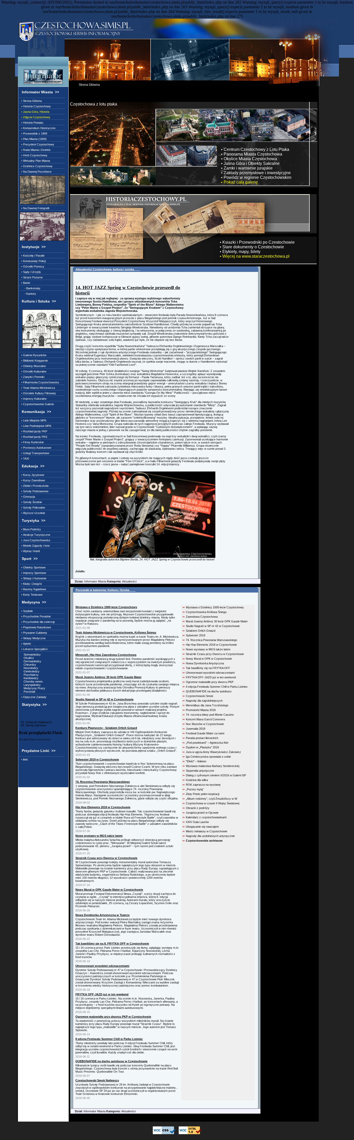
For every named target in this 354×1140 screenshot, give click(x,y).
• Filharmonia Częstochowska (39, 382)
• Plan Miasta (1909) (33, 138)
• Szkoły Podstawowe (34, 491)
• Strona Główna (31, 100)
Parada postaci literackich (202, 738)
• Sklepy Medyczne (33, 638)
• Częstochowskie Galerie (37, 404)
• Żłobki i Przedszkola (34, 485)
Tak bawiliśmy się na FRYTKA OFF (208, 668)
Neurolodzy (29, 668)
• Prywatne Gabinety (33, 632)
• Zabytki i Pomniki (32, 376)
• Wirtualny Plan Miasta (35, 160)
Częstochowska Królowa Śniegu (206, 612)
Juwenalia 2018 (195, 728)
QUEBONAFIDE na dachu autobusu (208, 691)
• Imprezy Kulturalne (33, 398)
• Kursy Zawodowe (32, 480)
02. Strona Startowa (32, 725)
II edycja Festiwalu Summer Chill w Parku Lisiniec (217, 686)
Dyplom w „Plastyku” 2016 (202, 747)
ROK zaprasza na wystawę (203, 784)
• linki (24, 759)
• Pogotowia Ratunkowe (35, 627)
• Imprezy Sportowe (33, 572)
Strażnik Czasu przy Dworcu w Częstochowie (215, 654)
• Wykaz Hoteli (30, 551)
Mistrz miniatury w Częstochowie (206, 831)
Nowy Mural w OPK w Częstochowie (209, 658)
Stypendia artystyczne (200, 770)
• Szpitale (26, 611)
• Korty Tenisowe (31, 594)
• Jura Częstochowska (35, 540)
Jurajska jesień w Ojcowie (202, 812)
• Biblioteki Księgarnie (34, 360)
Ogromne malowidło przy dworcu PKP (209, 682)
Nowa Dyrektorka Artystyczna (205, 663)
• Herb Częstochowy (33, 155)
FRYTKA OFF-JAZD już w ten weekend (211, 677)
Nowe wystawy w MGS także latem (208, 649)
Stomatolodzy (30, 654)
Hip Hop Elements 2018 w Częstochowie (211, 644)
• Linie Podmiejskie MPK (35, 425)
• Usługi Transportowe (34, 453)
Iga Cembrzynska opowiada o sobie (208, 756)
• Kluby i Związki (31, 583)
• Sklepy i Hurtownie (33, 578)
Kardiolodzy (29, 678)
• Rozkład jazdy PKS (33, 436)
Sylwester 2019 (195, 635)
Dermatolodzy (30, 661)
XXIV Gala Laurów (197, 822)
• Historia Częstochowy (35, 106)
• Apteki (25, 643)
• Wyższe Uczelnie (32, 513)
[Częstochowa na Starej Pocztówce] (42, 189)
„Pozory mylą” (195, 789)
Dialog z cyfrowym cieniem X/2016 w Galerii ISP (216, 775)
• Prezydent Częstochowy (37, 144)
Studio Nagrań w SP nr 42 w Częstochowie (213, 626)
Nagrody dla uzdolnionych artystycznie (210, 836)
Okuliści (27, 657)
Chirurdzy (28, 664)
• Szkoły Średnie (31, 502)
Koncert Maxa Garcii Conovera (205, 719)
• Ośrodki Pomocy (32, 266)
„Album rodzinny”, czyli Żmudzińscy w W (211, 798)
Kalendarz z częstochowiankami (206, 817)
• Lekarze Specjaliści (33, 649)
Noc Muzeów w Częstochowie (205, 724)
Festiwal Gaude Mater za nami (205, 733)
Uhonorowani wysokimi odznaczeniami (210, 672)
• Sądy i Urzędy (30, 271)
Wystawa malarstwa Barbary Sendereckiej (212, 766)
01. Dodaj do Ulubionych (35, 722)
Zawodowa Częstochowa (202, 616)
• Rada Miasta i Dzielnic (35, 149)
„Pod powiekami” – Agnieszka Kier (207, 742)
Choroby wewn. (31, 681)
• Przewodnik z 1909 (33, 133)
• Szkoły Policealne (32, 507)
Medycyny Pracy (32, 688)
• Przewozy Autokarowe (35, 447)
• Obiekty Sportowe (33, 567)
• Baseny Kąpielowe (33, 589)
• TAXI (24, 458)
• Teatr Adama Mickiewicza (37, 387)
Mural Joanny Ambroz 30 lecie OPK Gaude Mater (217, 621)
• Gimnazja (27, 496)
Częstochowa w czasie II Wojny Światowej (212, 803)
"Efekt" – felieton (196, 761)
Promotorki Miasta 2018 (201, 710)
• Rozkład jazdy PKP (33, 431)
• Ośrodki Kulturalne (33, 371)
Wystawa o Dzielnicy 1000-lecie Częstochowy (215, 607)
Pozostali (27, 691)
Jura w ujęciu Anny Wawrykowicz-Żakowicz (213, 752)
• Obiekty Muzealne (33, 366)
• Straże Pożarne (31, 277)
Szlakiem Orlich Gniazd (200, 630)
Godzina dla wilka (197, 780)
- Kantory (28, 293)
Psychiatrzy (29, 674)
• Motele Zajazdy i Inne (35, 545)
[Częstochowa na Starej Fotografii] (42, 226)
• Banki (25, 282)
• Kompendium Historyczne (37, 128)
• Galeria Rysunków (33, 355)
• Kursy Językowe (32, 474)
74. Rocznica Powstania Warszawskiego (211, 640)
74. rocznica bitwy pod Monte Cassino (210, 714)
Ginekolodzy (29, 671)
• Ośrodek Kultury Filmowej (37, 393)
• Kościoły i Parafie (32, 255)
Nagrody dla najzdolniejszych (204, 700)
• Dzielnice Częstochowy (36, 166)
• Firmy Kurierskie (32, 442)
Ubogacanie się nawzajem (202, 826)
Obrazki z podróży (197, 808)
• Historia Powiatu (31, 122)
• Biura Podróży (30, 529)
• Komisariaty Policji (33, 261)
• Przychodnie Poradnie (35, 616)
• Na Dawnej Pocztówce (36, 171)
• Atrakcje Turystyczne (35, 534)
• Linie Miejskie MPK (33, 420)
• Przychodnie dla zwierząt (37, 621)
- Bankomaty (30, 288)
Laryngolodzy (30, 684)
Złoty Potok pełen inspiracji (202, 794)
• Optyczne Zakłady (33, 697)
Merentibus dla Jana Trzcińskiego (207, 705)
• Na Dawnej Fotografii (34, 208)
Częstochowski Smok (199, 696)
